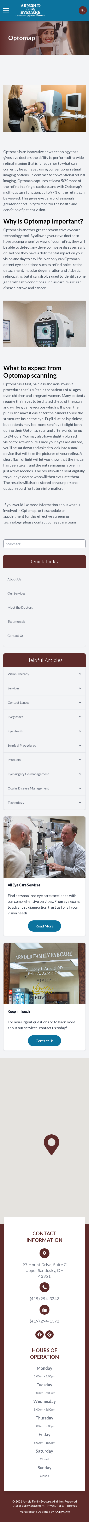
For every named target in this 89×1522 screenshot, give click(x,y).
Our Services (16, 593)
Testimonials (16, 621)
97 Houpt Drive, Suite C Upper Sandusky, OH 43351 (45, 1270)
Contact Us (15, 635)
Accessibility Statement (28, 1505)
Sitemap (72, 1505)
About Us (14, 579)
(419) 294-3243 (44, 1298)
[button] (6, 10)
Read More (44, 926)
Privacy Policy (55, 1505)
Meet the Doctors (20, 607)
